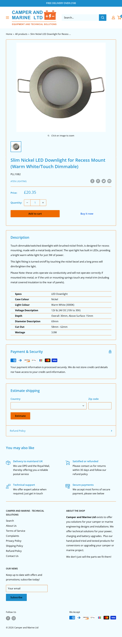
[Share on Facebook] (92, 181)
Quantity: (16, 202)
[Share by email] (109, 181)
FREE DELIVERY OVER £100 (61, 3)
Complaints (12, 536)
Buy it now (86, 213)
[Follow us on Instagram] (14, 618)
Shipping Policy (14, 546)
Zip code (93, 399)
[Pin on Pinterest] (98, 181)
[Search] (102, 17)
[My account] (113, 17)
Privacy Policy (13, 540)
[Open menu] (7, 17)
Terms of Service (15, 530)
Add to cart (35, 213)
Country (15, 399)
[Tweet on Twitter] (104, 181)
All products (21, 33)
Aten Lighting (19, 181)
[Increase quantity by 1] (43, 203)
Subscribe (16, 597)
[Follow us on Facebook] (8, 618)
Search (10, 520)
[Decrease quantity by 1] (27, 203)
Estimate (20, 416)
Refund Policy (18, 430)
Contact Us (12, 556)
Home (9, 33)
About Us (11, 525)
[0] (119, 17)
